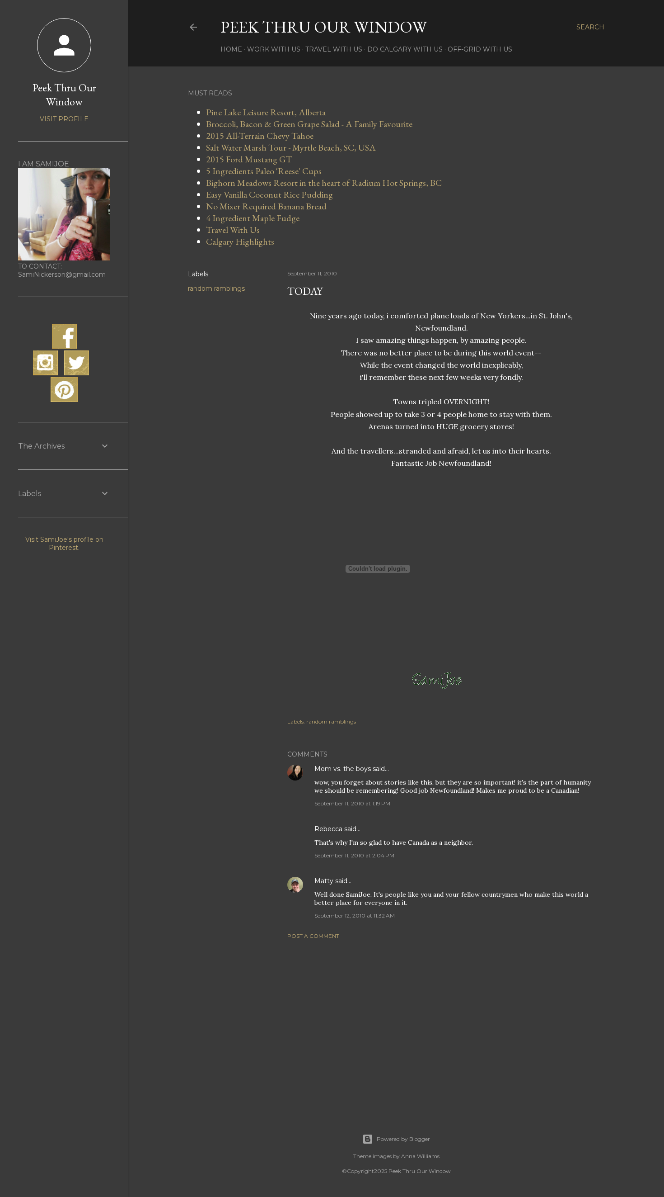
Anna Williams (420, 1156)
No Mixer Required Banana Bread (266, 206)
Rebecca (328, 829)
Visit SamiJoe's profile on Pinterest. (64, 543)
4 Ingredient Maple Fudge (252, 218)
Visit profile (64, 119)
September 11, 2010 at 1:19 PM (352, 803)
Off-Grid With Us (480, 49)
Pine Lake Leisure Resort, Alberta (266, 112)
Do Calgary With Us (405, 49)
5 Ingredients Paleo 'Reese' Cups (264, 171)
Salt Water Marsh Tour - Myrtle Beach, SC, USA (291, 147)
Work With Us (273, 49)
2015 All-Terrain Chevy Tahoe (259, 136)
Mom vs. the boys (342, 769)
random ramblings (216, 288)
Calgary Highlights (240, 241)
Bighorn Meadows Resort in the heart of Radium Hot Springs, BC (324, 183)
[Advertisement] (441, 1025)
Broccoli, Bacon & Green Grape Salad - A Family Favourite (309, 124)
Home (231, 49)
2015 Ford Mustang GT (249, 159)
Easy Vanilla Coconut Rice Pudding (269, 194)
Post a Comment (313, 935)
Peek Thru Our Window (323, 27)
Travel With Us (333, 49)
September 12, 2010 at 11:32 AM (354, 915)
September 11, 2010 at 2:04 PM (354, 855)
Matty (323, 881)
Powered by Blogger (403, 1138)
